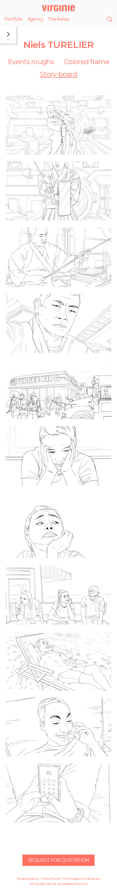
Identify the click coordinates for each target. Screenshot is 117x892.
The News (58, 19)
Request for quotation (58, 860)
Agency (35, 19)
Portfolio (14, 19)
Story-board (58, 74)
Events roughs (31, 62)
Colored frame (86, 62)
